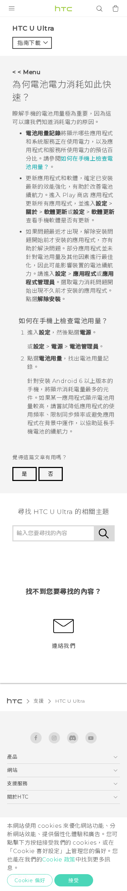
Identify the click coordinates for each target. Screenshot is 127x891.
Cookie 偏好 (29, 880)
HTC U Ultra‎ (70, 701)
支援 (39, 701)
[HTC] (63, 8)
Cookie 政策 (58, 859)
